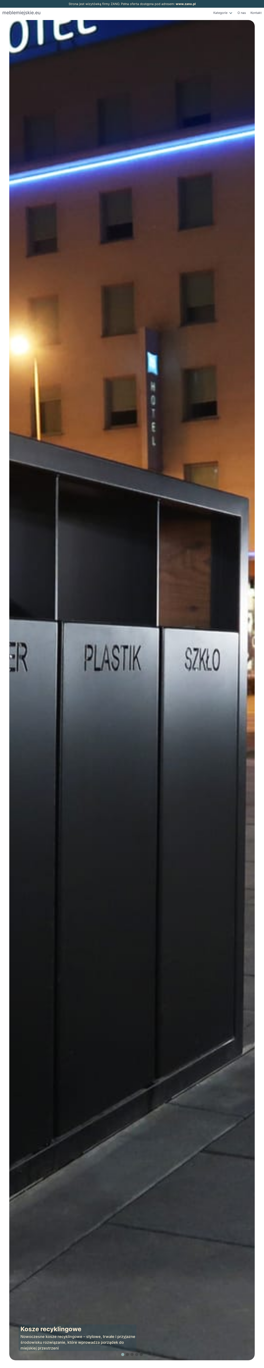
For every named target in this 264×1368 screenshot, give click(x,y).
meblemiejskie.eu (21, 12)
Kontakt (256, 13)
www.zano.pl (186, 4)
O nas (242, 13)
